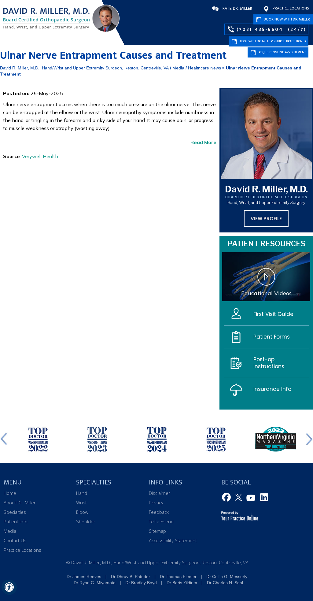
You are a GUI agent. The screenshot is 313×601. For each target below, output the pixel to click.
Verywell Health (40, 156)
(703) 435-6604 (260, 29)
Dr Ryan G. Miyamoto (95, 582)
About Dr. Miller (159, 65)
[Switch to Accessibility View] (9, 587)
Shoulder (85, 521)
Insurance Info (272, 389)
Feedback (159, 512)
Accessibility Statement (173, 540)
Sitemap (157, 531)
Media (270, 65)
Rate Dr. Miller (237, 8)
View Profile (266, 218)
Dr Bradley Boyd (141, 582)
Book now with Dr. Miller (287, 19)
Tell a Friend (161, 521)
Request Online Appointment (282, 52)
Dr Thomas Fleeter (178, 576)
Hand (81, 493)
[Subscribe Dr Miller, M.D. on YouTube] (251, 497)
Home (126, 65)
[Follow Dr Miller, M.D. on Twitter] (239, 497)
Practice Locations (291, 8)
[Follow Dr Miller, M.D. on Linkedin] (263, 497)
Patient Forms (271, 336)
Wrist (81, 502)
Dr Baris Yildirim (182, 582)
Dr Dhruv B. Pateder (130, 576)
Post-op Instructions (268, 363)
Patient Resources (266, 243)
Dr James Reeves (84, 576)
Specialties (204, 65)
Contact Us (296, 65)
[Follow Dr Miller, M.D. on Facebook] (227, 497)
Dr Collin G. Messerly (226, 576)
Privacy (156, 502)
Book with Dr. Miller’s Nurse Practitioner (273, 41)
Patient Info (242, 65)
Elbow (82, 512)
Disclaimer (159, 493)
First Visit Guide (273, 314)
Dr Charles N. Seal (225, 582)
